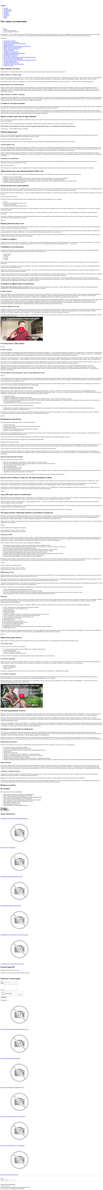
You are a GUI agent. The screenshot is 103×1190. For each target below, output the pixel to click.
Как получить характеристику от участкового (12, 1145)
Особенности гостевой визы (11, 51)
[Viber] (6, 809)
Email (2, 983)
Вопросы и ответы (8, 65)
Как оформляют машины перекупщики (11, 905)
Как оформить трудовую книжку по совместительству (14, 934)
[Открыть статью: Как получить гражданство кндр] (19, 1173)
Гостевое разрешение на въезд (11, 62)
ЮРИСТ (3, 5)
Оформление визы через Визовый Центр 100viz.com (17, 46)
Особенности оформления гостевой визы (14, 53)
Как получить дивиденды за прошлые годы (12, 1087)
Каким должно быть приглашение (12, 47)
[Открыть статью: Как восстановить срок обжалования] (19, 1057)
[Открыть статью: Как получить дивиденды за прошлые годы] (19, 1086)
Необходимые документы (10, 55)
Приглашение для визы (10, 40)
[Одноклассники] (3, 809)
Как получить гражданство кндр (9, 1174)
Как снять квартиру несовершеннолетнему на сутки (14, 1029)
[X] (4, 809)
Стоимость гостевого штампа (11, 42)
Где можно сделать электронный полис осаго (12, 963)
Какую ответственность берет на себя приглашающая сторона (20, 57)
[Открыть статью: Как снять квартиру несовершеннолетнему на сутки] (19, 1028)
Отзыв (2, 990)
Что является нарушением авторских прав (11, 876)
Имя (2, 981)
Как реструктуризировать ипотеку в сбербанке (13, 1116)
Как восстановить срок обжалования (10, 1058)
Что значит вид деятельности (8, 847)
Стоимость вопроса (9, 50)
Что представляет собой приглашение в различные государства (20, 60)
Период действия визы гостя (11, 49)
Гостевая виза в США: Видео (11, 54)
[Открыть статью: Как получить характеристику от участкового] (19, 1144)
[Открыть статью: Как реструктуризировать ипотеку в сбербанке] (19, 1115)
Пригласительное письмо (10, 61)
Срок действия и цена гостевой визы (13, 58)
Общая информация (9, 45)
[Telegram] (8, 809)
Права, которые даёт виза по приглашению (15, 43)
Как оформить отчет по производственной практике (14, 818)
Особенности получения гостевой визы (14, 64)
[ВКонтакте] (1, 809)
